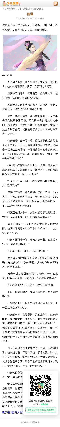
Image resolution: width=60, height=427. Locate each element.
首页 (19, 9)
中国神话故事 (37, 9)
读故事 (26, 9)
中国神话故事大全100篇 (15, 412)
